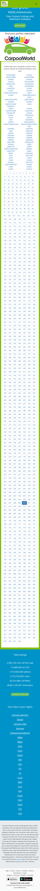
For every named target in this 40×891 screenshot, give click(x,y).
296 (10, 315)
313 (24, 322)
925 (5, 634)
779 (10, 560)
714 (34, 524)
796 (24, 567)
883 (5, 613)
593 (24, 464)
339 (14, 336)
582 (5, 460)
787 (14, 563)
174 (29, 251)
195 (29, 262)
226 (10, 280)
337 (5, 336)
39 (20, 187)
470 (5, 404)
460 (24, 397)
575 (5, 457)
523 (24, 428)
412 (29, 372)
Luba (11, 131)
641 (19, 489)
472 (14, 404)
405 (29, 368)
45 (12, 191)
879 (19, 609)
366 (10, 350)
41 (28, 187)
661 (14, 499)
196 (34, 262)
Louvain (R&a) (29, 77)
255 (14, 294)
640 (14, 489)
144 (19, 237)
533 (5, 436)
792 (5, 567)
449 (5, 393)
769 (29, 553)
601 (29, 467)
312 (19, 322)
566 (29, 450)
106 (5, 219)
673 (5, 506)
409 (14, 372)
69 (12, 202)
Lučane (29, 117)
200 (19, 265)
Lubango (29, 133)
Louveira (11, 79)
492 (10, 414)
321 (29, 326)
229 (24, 280)
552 (29, 443)
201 (24, 265)
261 (10, 297)
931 (34, 634)
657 (29, 496)
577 (14, 457)
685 (29, 510)
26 (32, 180)
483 (34, 407)
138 (24, 233)
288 (5, 311)
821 (10, 581)
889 (34, 613)
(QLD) (20, 755)
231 (34, 280)
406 (34, 368)
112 (34, 219)
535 (14, 436)
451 (14, 393)
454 (29, 393)
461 (29, 397)
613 (19, 475)
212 (10, 272)
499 (10, 418)
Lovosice (29, 90)
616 (34, 475)
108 (14, 219)
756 (34, 545)
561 (5, 450)
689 (14, 514)
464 (10, 400)
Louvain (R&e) (11, 77)
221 (19, 276)
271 (24, 301)
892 (14, 616)
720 (29, 528)
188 (29, 258)
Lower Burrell (29, 99)
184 (10, 258)
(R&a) (20, 741)
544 (24, 439)
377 (29, 354)
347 (19, 340)
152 (24, 241)
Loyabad (29, 102)
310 (10, 322)
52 (8, 194)
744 (10, 542)
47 (20, 191)
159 (24, 244)
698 (24, 517)
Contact (25, 871)
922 (24, 631)
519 (5, 428)
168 (34, 248)
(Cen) (20, 804)
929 (24, 634)
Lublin (29, 144)
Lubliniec (29, 149)
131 (24, 230)
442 (5, 389)
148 (5, 241)
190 (5, 262)
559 (29, 446)
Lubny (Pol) (11, 151)
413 (34, 372)
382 (19, 358)
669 (19, 503)
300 (29, 315)
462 (34, 397)
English (9, 875)
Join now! (20, 25)
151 (19, 241)
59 (4, 198)
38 (16, 187)
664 (29, 499)
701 (5, 521)
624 (5, 482)
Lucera (10, 169)
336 (34, 333)
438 (19, 386)
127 (5, 230)
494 (19, 414)
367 (14, 350)
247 (10, 290)
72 (24, 202)
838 (24, 588)
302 (5, 319)
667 (10, 503)
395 (14, 365)
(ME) (20, 782)
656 (24, 496)
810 (24, 574)
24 (24, 180)
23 (20, 180)
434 (34, 382)
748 (29, 542)
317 (10, 326)
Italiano (23, 875)
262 (14, 297)
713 (29, 524)
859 (24, 599)
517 (29, 425)
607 (24, 471)
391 (29, 361)
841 (5, 592)
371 (34, 350)
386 (5, 361)
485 (10, 411)
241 (14, 287)
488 (24, 411)
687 (5, 514)
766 (14, 553)
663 (24, 499)
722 (5, 531)
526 (5, 432)
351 (5, 343)
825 (29, 581)
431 (19, 382)
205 (10, 269)
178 (14, 255)
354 (19, 343)
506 (10, 421)
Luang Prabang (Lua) (11, 124)
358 (5, 347)
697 (19, 517)
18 (32, 177)
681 (10, 510)
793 (10, 567)
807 (10, 574)
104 (28, 216)
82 (32, 205)
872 (19, 606)
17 (28, 177)
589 (5, 464)
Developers (17, 873)
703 (14, 521)
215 (24, 272)
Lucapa (29, 160)
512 (5, 425)
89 (28, 209)
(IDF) (20, 746)
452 (19, 393)
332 (14, 333)
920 (14, 631)
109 (19, 219)
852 (24, 595)
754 (24, 545)
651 (34, 492)
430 (14, 382)
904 (5, 623)
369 (24, 350)
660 (10, 499)
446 (24, 389)
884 (10, 613)
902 (29, 620)
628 (24, 482)
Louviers (29, 79)
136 (14, 233)
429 (10, 382)
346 (14, 340)
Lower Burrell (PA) (11, 99)
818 (29, 577)
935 (19, 638)
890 (5, 616)
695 (10, 517)
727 (29, 531)
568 (5, 453)
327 (24, 329)
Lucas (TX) (29, 162)
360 (14, 347)
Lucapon (11, 162)
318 (14, 326)
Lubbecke (10, 137)
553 (34, 443)
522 (19, 428)
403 (19, 368)
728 (34, 531)
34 (32, 184)
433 (29, 382)
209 (29, 269)
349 (29, 340)
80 (24, 205)
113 (5, 223)
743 (5, 542)
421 (5, 379)
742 (34, 538)
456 (5, 397)
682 (14, 510)
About (18, 871)
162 (5, 248)
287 (34, 308)
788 (19, 563)
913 (14, 627)
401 (10, 368)
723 (10, 531)
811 (29, 574)
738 (14, 538)
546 (34, 439)
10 (33, 173)
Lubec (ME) (11, 142)
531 (29, 432)
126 (34, 226)
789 (24, 563)
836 (14, 588)
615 (29, 475)
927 (14, 634)
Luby (10, 155)
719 (24, 528)
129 (14, 230)
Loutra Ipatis (10, 75)
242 (19, 287)
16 (24, 177)
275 (10, 304)
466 (19, 400)
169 (5, 251)
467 (24, 400)
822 (14, 581)
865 (19, 602)
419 (29, 375)
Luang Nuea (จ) (29, 122)
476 (34, 404)
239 (5, 287)
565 (24, 450)
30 (16, 184)
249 (19, 290)
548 (10, 443)
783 (29, 560)
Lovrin (29, 93)
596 (5, 467)
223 (29, 276)
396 (19, 365)
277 (19, 304)
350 (34, 340)
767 (19, 553)
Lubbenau (29, 140)
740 (24, 538)
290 (14, 311)
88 (24, 209)
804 (29, 570)
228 (19, 280)
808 (14, 574)
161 (34, 244)
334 (24, 333)
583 (10, 460)
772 (10, 556)
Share (31, 871)
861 (34, 599)
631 (5, 485)
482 (29, 407)
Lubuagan (29, 153)
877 (10, 609)
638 (5, 489)
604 (10, 471)
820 (5, 581)
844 (19, 592)
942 (19, 641)
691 (24, 514)
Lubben (10, 140)
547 (5, 443)
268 (10, 301)
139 (29, 233)
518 (34, 425)
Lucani (29, 158)
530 (24, 432)
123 (19, 226)
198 (10, 265)
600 (24, 467)
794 (14, 567)
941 (14, 641)
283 (14, 308)
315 (34, 322)
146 (29, 237)
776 (29, 556)
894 (24, 616)
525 (34, 428)
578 (19, 457)
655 (19, 496)
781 (19, 560)
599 (19, 467)
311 (14, 322)
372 (5, 354)
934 (14, 638)
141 (5, 237)
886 (19, 613)
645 (5, 492)
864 (14, 602)
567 (34, 450)
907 (19, 623)
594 (29, 464)
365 (5, 350)
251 (29, 290)
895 (29, 616)
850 (14, 595)
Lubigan (11, 144)
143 (14, 237)
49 (28, 191)
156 (10, 244)
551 (24, 443)
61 (12, 198)
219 (10, 276)
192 (14, 262)
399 (34, 365)
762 (29, 549)
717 (14, 528)
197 (5, 265)
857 (14, 599)
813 (5, 577)
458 (14, 397)
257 (24, 294)
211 (5, 272)
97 (28, 212)
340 (19, 336)
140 (34, 233)
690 (19, 514)
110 (24, 219)
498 (5, 418)
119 (34, 223)
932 (5, 638)
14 (16, 177)
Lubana (10, 133)
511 (34, 421)
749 (34, 542)
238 (34, 283)
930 (29, 634)
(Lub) (20, 795)
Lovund (10, 95)
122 (14, 226)
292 (24, 311)
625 (10, 482)
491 (5, 414)
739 (19, 538)
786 (10, 563)
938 (34, 638)
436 (10, 386)
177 (10, 255)
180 (24, 255)
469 (34, 400)
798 (34, 567)
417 (19, 375)
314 (29, 322)
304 (14, 319)
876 (5, 609)
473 (19, 404)
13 (12, 177)
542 (14, 439)
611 (10, 475)
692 (29, 514)
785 (5, 563)
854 (34, 595)
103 (23, 216)
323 (5, 329)
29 (12, 184)
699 (29, 517)
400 (5, 368)
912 (10, 627)
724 (14, 531)
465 (14, 400)
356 (29, 343)
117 (24, 223)
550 (19, 443)
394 (10, 365)
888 (29, 613)
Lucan (11, 158)
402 (14, 368)
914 (19, 627)
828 (10, 584)
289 (10, 311)
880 (24, 609)
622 (29, 478)
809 (19, 574)
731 (14, 535)
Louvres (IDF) (29, 81)
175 (34, 251)
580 (29, 457)
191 (10, 262)
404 (24, 368)
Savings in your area (20, 694)
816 (19, 577)
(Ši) (20, 768)
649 (24, 492)
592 (19, 464)
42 (32, 187)
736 (5, 538)
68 (8, 202)
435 (5, 386)
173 (24, 251)
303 (10, 319)
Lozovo (10, 115)
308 (34, 319)
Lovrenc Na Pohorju (11, 93)
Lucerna (29, 169)
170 (10, 251)
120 (5, 226)
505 (5, 421)
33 (28, 184)
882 (34, 609)
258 (29, 294)
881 (29, 609)
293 (29, 311)
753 (19, 545)
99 (4, 216)
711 (19, 524)
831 (24, 584)
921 (19, 631)
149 (10, 241)
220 (14, 276)
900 (19, 620)
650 (29, 492)
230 (29, 280)
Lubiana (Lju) (29, 142)
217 (34, 272)
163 (10, 248)
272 (29, 301)
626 (14, 482)
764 (5, 553)
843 (14, 592)
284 (19, 308)
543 (19, 439)
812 (34, 574)
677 (24, 506)
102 (18, 216)
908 (24, 623)
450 (10, 393)
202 (29, 265)
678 (29, 506)
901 (24, 620)
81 (28, 205)
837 (19, 588)
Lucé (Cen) (29, 155)
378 (34, 354)
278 (24, 304)
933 (10, 638)
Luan (11, 120)
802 (19, 570)
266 (34, 297)
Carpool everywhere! (20, 732)
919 (10, 631)
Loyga (29, 104)
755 (29, 545)
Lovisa (11, 90)
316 (5, 326)
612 (14, 475)
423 (14, 379)
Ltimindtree (29, 115)
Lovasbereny (29, 84)
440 (29, 386)
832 (29, 584)
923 (29, 631)
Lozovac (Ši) (11, 113)
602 (34, 467)
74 (32, 202)
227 (14, 280)
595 (34, 464)
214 (19, 272)
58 (32, 194)
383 (24, 358)
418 (24, 375)
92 (8, 212)
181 (29, 255)
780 (14, 560)
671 (29, 503)
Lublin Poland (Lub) (11, 149)
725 (19, 531)
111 (29, 219)
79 (20, 205)
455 (34, 393)
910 (34, 623)
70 (16, 202)
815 (14, 577)
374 (14, 354)
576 (10, 457)
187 (24, 258)
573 (29, 453)
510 (29, 421)
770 (34, 553)
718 (19, 528)
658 (34, 496)
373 (10, 354)
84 (8, 209)
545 (29, 439)
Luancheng (29, 120)
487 (19, 411)
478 (10, 407)
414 (5, 375)
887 (24, 613)
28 (8, 184)
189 (34, 258)
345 (10, 340)
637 (34, 485)
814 (10, 577)
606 (19, 471)
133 (34, 230)
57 (28, 194)
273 (34, 301)
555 (10, 446)
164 (14, 248)
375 (19, 354)
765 (10, 553)
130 (19, 230)
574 (34, 453)
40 (24, 187)
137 (19, 233)
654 (14, 496)
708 (5, 524)
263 (19, 297)
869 (5, 606)
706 (29, 521)
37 (12, 187)
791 (34, 563)
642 (24, 489)
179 (19, 255)
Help (7, 871)
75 (4, 205)
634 (19, 485)
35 (4, 187)
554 (5, 446)
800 (10, 570)
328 (29, 329)
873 (24, 606)
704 (19, 521)
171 (14, 251)
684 (24, 510)
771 (5, 556)
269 (14, 301)
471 (10, 404)
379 (5, 358)
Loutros (29, 75)
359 (10, 347)
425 (24, 379)
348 (24, 340)
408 (10, 372)
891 (10, 616)
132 (29, 230)
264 (24, 297)
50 (32, 191)
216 (29, 272)
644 (34, 489)
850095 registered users (20, 11)
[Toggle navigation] (36, 4)
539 (34, 436)
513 (10, 425)
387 (10, 361)
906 (14, 623)
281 (5, 308)
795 (19, 567)
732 (19, 535)
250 (24, 290)
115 (14, 223)
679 (34, 506)
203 (34, 265)
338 (10, 336)
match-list (19, 861)
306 (24, 319)
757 (5, 549)
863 (10, 602)
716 (10, 528)
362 (24, 347)
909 (29, 623)
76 (8, 205)
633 (14, 485)
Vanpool (20, 728)
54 (16, 194)
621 (24, 478)
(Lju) (20, 786)
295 (5, 315)
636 (29, 485)
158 (19, 244)
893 (19, 616)
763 (34, 549)
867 (29, 602)
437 (14, 386)
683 (19, 510)
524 (29, 428)
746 (19, 542)
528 (14, 432)
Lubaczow (29, 131)
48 (24, 191)
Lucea (11, 167)
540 (5, 439)
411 (24, 372)
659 (5, 499)
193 (19, 262)
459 (19, 397)
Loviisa (29, 88)
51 (4, 194)
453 (24, 393)
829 (14, 584)
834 (5, 588)
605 (14, 471)
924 (34, 631)
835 (10, 588)
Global (20, 719)
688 (10, 514)
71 (20, 202)
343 (34, 336)
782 (24, 560)
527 (10, 432)
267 (5, 301)
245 (34, 287)
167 (29, 248)
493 (14, 414)
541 (10, 439)
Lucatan (29, 164)
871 (14, 606)
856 (10, 599)
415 (10, 375)
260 (5, 297)
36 (8, 187)
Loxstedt (11, 102)
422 (10, 379)
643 (29, 489)
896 (34, 616)
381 (14, 358)
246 (5, 290)
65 (28, 198)
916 (29, 627)
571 (19, 453)
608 (29, 471)
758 (10, 549)
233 (10, 283)
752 (14, 545)
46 (16, 191)
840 (34, 588)
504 (34, 418)
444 (14, 389)
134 (5, 233)
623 (34, 478)
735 (34, 535)
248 (14, 290)
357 (34, 343)
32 (24, 184)
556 (14, 446)
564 (19, 450)
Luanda (10, 122)
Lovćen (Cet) (11, 84)
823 (19, 581)
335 (29, 333)
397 (24, 365)
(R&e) (20, 737)
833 (34, 584)
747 (24, 542)
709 (10, 524)
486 (14, 411)
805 (34, 570)
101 (14, 216)
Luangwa (11, 128)
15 (20, 177)
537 (24, 436)
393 (5, 365)
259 (34, 294)
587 (29, 460)
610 (5, 475)
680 (5, 510)
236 (24, 283)
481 (24, 407)
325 (14, 329)
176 (5, 255)
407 (5, 372)
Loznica (29, 108)
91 (4, 212)
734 (29, 535)
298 (19, 315)
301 (34, 315)
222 (24, 276)
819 (34, 577)
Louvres (11, 81)
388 (14, 361)
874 (29, 606)
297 (14, 315)
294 (34, 311)
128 (10, 230)
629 (29, 482)
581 (34, 457)
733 (24, 535)
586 (24, 460)
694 (5, 517)
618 (10, 478)
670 (24, 503)
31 (20, 184)
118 (29, 223)
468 (29, 400)
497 (34, 414)
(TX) (20, 809)
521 (14, 428)
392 (34, 361)
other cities (16, 859)
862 (5, 602)
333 (19, 333)
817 (24, 577)
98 (32, 212)
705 (24, 521)
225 (5, 280)
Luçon (11, 117)
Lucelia (29, 167)
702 (10, 521)
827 (5, 584)
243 (24, 287)
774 (19, 556)
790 (29, 563)
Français (16, 875)
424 (19, 379)
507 (14, 421)
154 (34, 241)
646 (10, 492)
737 (10, 538)
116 (19, 223)
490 (34, 411)
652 (5, 496)
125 (29, 226)
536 (19, 436)
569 (10, 453)
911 (5, 627)
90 (32, 209)
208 (24, 269)
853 (29, 595)
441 (34, 386)
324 (10, 329)
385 (34, 358)
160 (29, 244)
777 (34, 556)
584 (14, 460)
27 (4, 184)
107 (10, 219)
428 (5, 382)
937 (29, 638)
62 (16, 198)
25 (28, 180)
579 (24, 457)
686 (34, 510)
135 (10, 233)
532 (34, 432)
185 (14, 258)
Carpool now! (20, 723)
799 (5, 570)
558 (24, 446)
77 (12, 205)
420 (34, 375)
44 (8, 191)
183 (5, 258)
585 (19, 460)
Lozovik (29, 113)
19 (4, 180)
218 (5, 276)
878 (14, 609)
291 (19, 311)
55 (20, 194)
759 (14, 549)
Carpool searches (20, 715)
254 (10, 294)
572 (24, 453)
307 (29, 319)
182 (34, 255)
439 (24, 386)
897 (5, 620)
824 (24, 581)
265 (29, 297)
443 (10, 389)
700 (34, 517)
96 (24, 212)
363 (29, 347)
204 (5, 269)
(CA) (20, 813)
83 (4, 209)
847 (34, 592)
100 (9, 216)
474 (24, 404)
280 (34, 304)
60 (8, 198)
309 (5, 322)
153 (29, 241)
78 (16, 205)
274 (5, 304)
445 (19, 389)
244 (29, 287)
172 (19, 251)
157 (14, 244)
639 (10, 489)
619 (14, 478)
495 (24, 414)
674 (10, 506)
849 (10, 595)
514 (14, 425)
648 (19, 492)
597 (10, 467)
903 (34, 620)
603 (5, 471)
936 (24, 638)
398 (29, 365)
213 (14, 272)
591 (14, 464)
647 (14, 492)
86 (16, 209)
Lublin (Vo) (11, 146)
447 (29, 389)
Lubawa (29, 135)
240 (10, 287)
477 (5, 407)
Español (30, 875)
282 (10, 308)
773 (14, 556)
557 (19, 446)
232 (5, 283)
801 (14, 570)
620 (19, 478)
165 (19, 248)
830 (19, 584)
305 (19, 319)
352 (10, 343)
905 (10, 623)
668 (14, 503)
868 (34, 602)
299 (24, 315)
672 (34, 503)
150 (14, 241)
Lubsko (10, 153)
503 (29, 418)
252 (34, 290)
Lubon (29, 151)
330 (5, 333)
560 (34, 446)
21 (12, 180)
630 (34, 482)
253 (5, 294)
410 (19, 372)
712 (24, 524)
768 (24, 553)
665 (34, 499)
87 (20, 209)
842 (10, 592)
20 (8, 180)
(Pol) (20, 800)
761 (24, 549)
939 (5, 641)
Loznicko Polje (11, 111)
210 (34, 269)
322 (34, 326)
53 (12, 194)
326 (19, 329)
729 (5, 535)
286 (29, 308)
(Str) (20, 764)
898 (10, 620)
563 (14, 450)
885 (14, 613)
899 (14, 620)
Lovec (11, 86)
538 (29, 436)
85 (12, 209)
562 (10, 450)
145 (24, 237)
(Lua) (20, 777)
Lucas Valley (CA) (11, 164)
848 (5, 595)
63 (20, 198)
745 (14, 542)
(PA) (20, 759)
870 (10, 606)
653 (10, 496)
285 (24, 308)
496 (29, 414)
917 (34, 627)
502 (24, 418)
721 (34, 528)
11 (4, 177)
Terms (12, 871)
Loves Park (11, 88)
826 (34, 581)
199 (14, 265)
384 (29, 358)
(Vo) (20, 791)
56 (24, 194)
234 (14, 283)
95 (20, 212)
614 (24, 475)
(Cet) (20, 750)
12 (8, 177)
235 (19, 283)
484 (5, 411)
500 (14, 418)
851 (19, 595)
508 (19, 421)
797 (29, 567)
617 (5, 478)
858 (19, 599)
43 (4, 191)
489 (29, 411)
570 (14, 453)
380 (10, 358)
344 (5, 340)
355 (24, 343)
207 (19, 269)
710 (14, 524)
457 (10, 397)
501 (19, 418)
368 (19, 350)
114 (10, 223)
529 (19, 432)
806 (5, 574)
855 (5, 599)
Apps (25, 873)
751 (10, 545)
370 (29, 350)
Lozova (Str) (29, 111)
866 (24, 602)
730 (10, 535)
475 (29, 404)
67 (4, 202)
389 (19, 361)
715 (5, 528)
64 (24, 198)
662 (19, 499)
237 (29, 283)
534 (10, 436)
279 (29, 304)
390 (24, 361)
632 (10, 485)
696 (14, 517)
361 (19, 347)
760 (19, 549)
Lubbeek (29, 137)
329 (34, 329)
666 (5, 503)
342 (29, 336)
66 (32, 198)
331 (10, 333)
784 (34, 560)
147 (34, 237)
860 (29, 599)
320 (24, 326)
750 (5, 545)
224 (34, 276)
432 (24, 382)
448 (34, 389)
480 (19, 407)
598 (14, 467)
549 (14, 443)
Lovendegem (29, 86)
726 (24, 531)
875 (34, 606)
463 (5, 400)
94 (16, 212)
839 (29, 588)
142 (10, 237)
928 (19, 634)
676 (19, 506)
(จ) (20, 773)
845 (24, 592)
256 (19, 294)
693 (34, 514)
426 (29, 379)
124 (24, 226)
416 (14, 375)
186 (19, 258)
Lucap (11, 160)
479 (14, 407)
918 (5, 631)
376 (24, 354)
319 (19, 326)
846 (29, 592)
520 (10, 428)
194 (24, 262)
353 (14, 343)
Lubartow (10, 135)
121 (10, 226)
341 (24, 336)
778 (5, 560)
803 (24, 570)
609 (34, 471)
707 (34, 521)
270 (19, 301)
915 (24, 627)
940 (10, 641)
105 (33, 216)
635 (24, 485)
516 (24, 425)
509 (24, 421)
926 (10, 634)
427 (34, 379)
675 (14, 506)
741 (29, 538)
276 (14, 304)
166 (24, 248)
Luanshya (29, 128)
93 (12, 212)
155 (5, 244)
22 (16, 180)
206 (14, 269)
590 (10, 464)
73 (28, 202)
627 (19, 482)
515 (19, 425)
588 (34, 460)
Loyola (11, 108)
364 (34, 347)
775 (24, 556)
